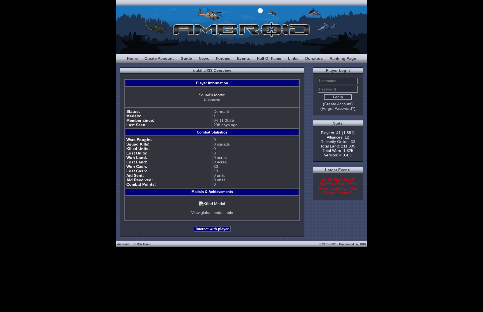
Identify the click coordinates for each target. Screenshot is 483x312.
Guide (186, 58)
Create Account (159, 58)
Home (132, 58)
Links (293, 58)
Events (243, 58)
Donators (314, 58)
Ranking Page (343, 58)
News (204, 58)
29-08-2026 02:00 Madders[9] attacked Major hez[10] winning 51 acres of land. (337, 186)
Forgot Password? (338, 108)
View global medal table (212, 212)
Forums (223, 58)
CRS (363, 244)
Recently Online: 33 (338, 141)
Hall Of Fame (269, 58)
